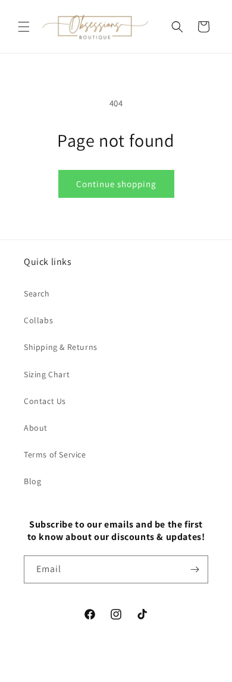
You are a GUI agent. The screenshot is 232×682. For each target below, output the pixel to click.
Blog (32, 481)
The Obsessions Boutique (97, 672)
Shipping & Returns (61, 347)
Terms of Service (55, 454)
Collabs (38, 320)
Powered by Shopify (168, 672)
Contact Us (45, 401)
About (36, 427)
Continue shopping (116, 184)
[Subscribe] (194, 569)
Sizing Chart (47, 374)
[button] (24, 27)
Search (37, 293)
